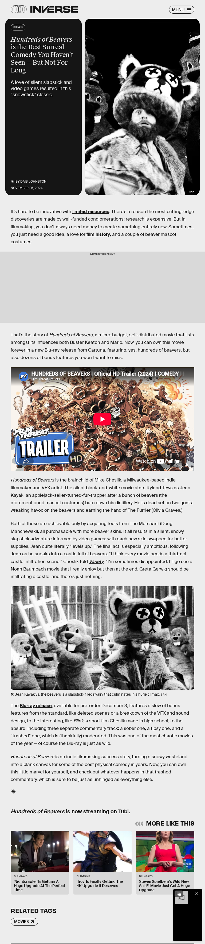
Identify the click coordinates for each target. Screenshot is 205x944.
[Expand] (179, 894)
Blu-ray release (36, 705)
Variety (96, 561)
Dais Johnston (33, 181)
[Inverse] (54, 9)
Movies (21, 921)
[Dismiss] (196, 894)
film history (98, 234)
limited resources (90, 211)
